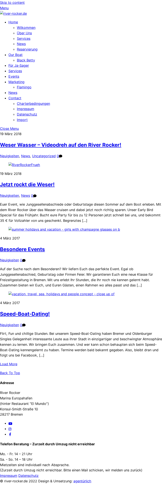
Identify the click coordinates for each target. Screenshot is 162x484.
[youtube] (10, 423)
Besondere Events (22, 249)
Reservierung (27, 49)
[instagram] (10, 429)
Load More (8, 364)
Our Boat (15, 55)
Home (13, 22)
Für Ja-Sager (18, 65)
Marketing (16, 82)
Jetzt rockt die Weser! (27, 184)
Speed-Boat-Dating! (25, 314)
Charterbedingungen (33, 103)
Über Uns (24, 33)
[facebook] (10, 434)
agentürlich (82, 481)
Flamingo (24, 87)
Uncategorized (44, 156)
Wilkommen (26, 27)
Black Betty (26, 60)
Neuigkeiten (9, 156)
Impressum (25, 109)
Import (22, 120)
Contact (14, 98)
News (21, 44)
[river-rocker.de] (13, 13)
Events (13, 76)
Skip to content (12, 2)
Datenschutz (27, 114)
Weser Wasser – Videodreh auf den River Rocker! (60, 145)
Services (23, 38)
